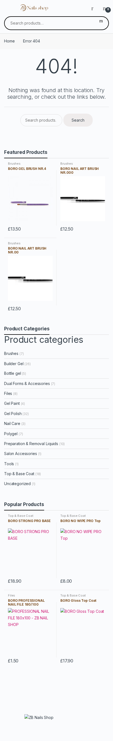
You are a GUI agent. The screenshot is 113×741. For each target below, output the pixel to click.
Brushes (14, 163)
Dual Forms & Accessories (27, 383)
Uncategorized (17, 483)
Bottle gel (12, 373)
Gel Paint (12, 403)
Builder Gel (13, 363)
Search (101, 23)
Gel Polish (13, 413)
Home (9, 41)
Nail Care (12, 423)
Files (8, 393)
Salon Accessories (20, 453)
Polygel (11, 433)
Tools (9, 463)
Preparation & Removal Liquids (31, 443)
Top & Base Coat (19, 473)
